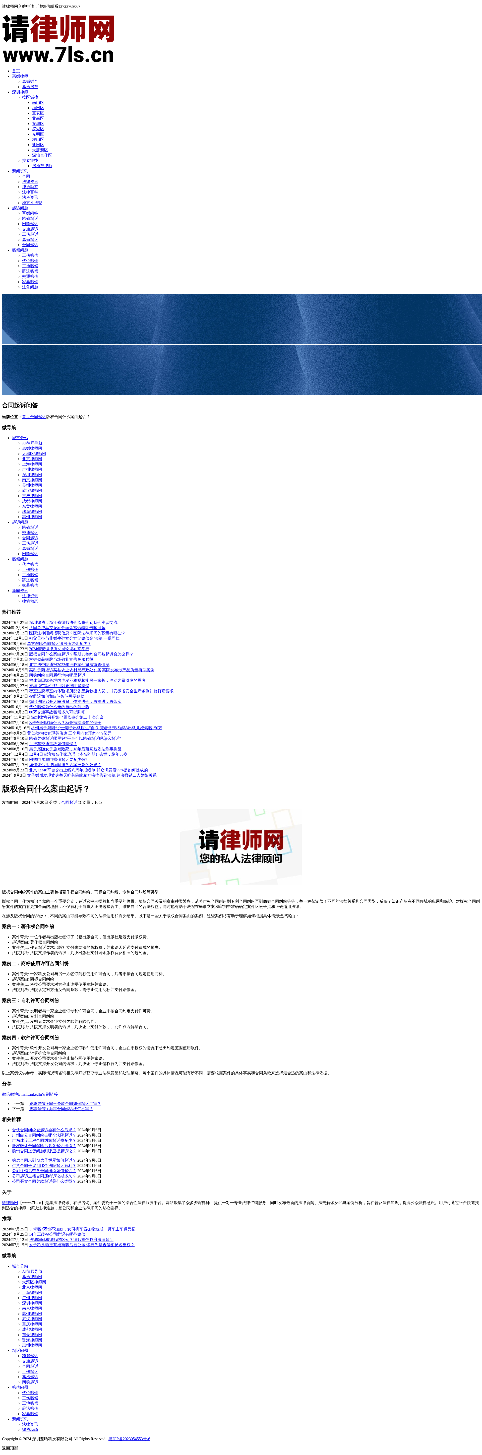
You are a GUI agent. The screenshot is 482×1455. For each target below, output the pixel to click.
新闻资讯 (20, 171)
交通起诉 (30, 229)
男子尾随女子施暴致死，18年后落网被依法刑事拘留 (75, 749)
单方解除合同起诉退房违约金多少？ (59, 643)
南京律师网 (32, 480)
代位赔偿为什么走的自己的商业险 (59, 707)
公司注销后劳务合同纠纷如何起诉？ (44, 1171)
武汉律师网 (32, 490)
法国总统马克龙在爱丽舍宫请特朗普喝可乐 (67, 628)
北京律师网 (32, 459)
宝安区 (38, 113)
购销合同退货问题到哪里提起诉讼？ (44, 1151)
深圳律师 (20, 92)
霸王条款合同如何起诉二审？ (65, 1103)
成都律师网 (32, 501)
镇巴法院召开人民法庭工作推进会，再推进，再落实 (75, 701)
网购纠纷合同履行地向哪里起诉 (57, 675)
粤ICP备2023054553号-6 (129, 1439)
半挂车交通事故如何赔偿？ (53, 744)
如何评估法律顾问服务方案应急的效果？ (65, 765)
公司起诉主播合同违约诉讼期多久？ (44, 1176)
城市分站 (20, 438)
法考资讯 (30, 197)
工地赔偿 (30, 266)
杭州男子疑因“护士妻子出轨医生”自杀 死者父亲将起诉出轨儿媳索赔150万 (96, 728)
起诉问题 (20, 208)
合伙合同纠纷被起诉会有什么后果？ (44, 1130)
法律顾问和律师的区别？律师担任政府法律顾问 (71, 1239)
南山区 (38, 102)
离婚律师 (20, 76)
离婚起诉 (30, 239)
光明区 (38, 134)
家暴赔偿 (30, 282)
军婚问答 (30, 213)
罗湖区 (38, 129)
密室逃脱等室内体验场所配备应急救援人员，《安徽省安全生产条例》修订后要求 (101, 691)
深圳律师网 (32, 475)
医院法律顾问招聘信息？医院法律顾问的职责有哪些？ (77, 633)
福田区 (38, 108)
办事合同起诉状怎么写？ (61, 1109)
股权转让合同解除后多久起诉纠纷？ (44, 1146)
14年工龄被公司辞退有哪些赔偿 (57, 1234)
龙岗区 (38, 118)
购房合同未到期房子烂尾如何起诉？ (44, 1160)
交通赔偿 (30, 276)
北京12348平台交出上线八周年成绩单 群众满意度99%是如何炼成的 (88, 770)
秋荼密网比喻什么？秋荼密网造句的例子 (65, 722)
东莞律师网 (32, 506)
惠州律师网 (32, 517)
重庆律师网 (32, 496)
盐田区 (38, 145)
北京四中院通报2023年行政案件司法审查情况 (69, 665)
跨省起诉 (30, 218)
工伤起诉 (30, 234)
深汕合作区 (42, 155)
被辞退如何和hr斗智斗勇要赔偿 (57, 696)
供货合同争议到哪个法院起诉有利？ (44, 1165)
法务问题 (30, 287)
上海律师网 (32, 464)
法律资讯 (30, 181)
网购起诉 (30, 224)
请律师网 (10, 1203)
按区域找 (30, 97)
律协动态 (30, 187)
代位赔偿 (30, 260)
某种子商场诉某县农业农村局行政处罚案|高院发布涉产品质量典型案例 (91, 670)
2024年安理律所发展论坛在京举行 (59, 649)
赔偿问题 (20, 250)
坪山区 (38, 139)
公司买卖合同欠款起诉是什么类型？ (44, 1181)
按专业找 (30, 160)
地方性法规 (32, 203)
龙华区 (38, 123)
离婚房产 (30, 87)
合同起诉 (30, 245)
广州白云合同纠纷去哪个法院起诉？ (44, 1135)
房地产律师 (42, 166)
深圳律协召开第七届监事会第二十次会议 (67, 717)
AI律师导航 (32, 443)
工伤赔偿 (30, 255)
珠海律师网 (32, 511)
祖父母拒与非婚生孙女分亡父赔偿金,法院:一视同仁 (74, 638)
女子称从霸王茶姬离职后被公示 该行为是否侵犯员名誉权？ (82, 1245)
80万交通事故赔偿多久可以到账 (57, 712)
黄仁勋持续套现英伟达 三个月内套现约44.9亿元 (69, 733)
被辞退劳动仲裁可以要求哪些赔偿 (59, 686)
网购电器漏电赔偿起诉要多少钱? (58, 759)
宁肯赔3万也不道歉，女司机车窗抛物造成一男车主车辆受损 (82, 1229)
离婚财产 (30, 81)
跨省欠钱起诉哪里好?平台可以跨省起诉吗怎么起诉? (75, 738)
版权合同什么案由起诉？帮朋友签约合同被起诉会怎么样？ (81, 654)
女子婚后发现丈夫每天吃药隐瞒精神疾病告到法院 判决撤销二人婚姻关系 (92, 775)
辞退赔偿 (30, 271)
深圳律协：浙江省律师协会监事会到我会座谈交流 (73, 622)
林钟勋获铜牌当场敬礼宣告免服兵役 (61, 659)
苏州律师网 (32, 485)
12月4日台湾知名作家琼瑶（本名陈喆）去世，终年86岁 (78, 754)
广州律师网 (32, 469)
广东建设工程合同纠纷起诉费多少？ (44, 1140)
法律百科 (30, 192)
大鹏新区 (40, 150)
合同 (26, 176)
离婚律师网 (32, 448)
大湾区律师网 (34, 453)
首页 (16, 71)
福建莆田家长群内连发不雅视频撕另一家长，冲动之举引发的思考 (87, 680)
